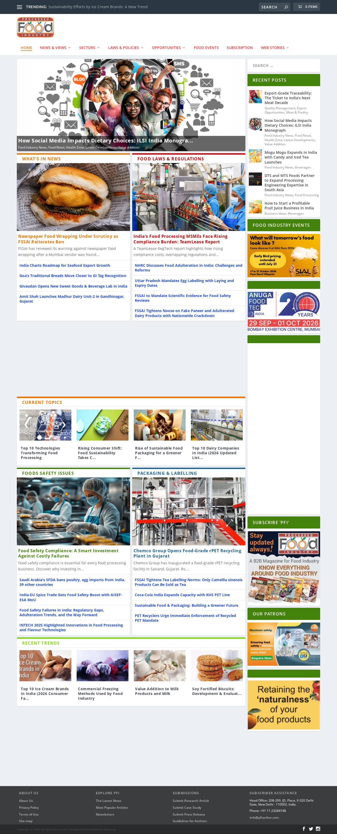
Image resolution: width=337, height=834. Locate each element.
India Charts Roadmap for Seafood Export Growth (64, 265)
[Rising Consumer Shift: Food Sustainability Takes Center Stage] (102, 425)
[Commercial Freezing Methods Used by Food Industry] (102, 665)
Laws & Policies (123, 47)
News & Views (53, 47)
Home (26, 47)
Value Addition (275, 144)
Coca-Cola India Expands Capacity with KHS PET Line (182, 594)
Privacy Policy (29, 807)
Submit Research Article (191, 800)
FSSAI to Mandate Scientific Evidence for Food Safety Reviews (183, 298)
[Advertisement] (131, 360)
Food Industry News (100, 147)
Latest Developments (299, 140)
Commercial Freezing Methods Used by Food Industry (100, 693)
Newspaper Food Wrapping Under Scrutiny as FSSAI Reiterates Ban (68, 239)
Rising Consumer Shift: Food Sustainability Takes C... (100, 453)
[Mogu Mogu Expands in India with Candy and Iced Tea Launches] (255, 155)
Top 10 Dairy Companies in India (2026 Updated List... (215, 453)
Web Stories (273, 47)
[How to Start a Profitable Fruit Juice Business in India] (255, 206)
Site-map (25, 821)
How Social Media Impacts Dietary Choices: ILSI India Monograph (288, 125)
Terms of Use (29, 814)
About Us (26, 800)
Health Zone (274, 140)
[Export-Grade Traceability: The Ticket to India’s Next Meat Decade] (255, 96)
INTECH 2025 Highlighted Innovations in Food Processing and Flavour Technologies (71, 627)
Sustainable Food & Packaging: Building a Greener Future (186, 605)
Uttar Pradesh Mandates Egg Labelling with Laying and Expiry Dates (184, 283)
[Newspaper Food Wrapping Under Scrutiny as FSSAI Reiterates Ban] (73, 197)
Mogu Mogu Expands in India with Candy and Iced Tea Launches (172, 140)
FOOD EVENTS (206, 47)
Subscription (240, 47)
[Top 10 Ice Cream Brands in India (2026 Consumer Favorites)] (45, 665)
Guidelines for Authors (190, 821)
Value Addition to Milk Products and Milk (157, 691)
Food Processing (307, 195)
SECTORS (87, 47)
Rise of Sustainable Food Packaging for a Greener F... (159, 453)
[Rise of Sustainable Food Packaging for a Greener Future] (160, 425)
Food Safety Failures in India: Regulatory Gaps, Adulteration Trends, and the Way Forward (61, 612)
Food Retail (303, 135)
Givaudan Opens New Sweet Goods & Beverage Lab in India (73, 286)
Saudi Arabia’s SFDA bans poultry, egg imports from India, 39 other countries (72, 582)
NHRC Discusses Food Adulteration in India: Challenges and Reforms (188, 268)
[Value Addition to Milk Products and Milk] (160, 665)
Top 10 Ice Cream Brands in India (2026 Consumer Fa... (45, 693)
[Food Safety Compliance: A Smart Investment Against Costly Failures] (73, 511)
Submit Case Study (187, 807)
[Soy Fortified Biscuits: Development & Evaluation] (217, 665)
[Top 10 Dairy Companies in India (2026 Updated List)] (217, 425)
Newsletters (105, 814)
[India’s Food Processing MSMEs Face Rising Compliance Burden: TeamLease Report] (188, 197)
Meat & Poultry (297, 112)
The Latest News (108, 800)
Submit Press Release (189, 814)
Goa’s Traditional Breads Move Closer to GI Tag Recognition (72, 275)
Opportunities (166, 47)
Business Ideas (275, 213)
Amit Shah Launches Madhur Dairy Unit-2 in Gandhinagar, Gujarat (72, 299)
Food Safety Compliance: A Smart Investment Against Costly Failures (68, 553)
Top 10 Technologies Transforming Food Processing (40, 453)
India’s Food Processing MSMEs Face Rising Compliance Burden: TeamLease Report (180, 239)
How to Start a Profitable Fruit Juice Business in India (289, 205)
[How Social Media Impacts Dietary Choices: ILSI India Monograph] (255, 124)
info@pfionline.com (264, 817)
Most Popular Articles (112, 807)
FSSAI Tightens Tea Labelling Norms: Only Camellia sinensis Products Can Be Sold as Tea (188, 582)
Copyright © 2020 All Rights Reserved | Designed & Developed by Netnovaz (66, 829)
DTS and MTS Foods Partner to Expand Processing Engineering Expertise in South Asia (290, 183)
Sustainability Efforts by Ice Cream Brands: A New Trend (98, 6)
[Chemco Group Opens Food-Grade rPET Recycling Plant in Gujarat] (188, 511)
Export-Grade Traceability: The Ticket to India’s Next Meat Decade (288, 98)
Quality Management (280, 108)
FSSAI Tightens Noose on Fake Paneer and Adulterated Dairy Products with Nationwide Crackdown (184, 313)
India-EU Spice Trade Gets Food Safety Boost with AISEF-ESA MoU (70, 597)
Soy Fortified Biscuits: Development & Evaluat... (216, 691)
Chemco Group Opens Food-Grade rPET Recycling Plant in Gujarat (187, 553)
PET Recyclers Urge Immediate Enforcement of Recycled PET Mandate (185, 618)
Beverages (124, 147)
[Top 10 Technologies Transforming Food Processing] (45, 425)
